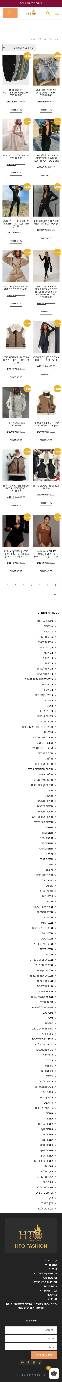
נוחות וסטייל (46, 1002)
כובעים (49, 885)
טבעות (49, 854)
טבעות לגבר (46, 859)
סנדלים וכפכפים (44, 1049)
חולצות (49, 758)
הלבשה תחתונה (44, 742)
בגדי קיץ (48, 689)
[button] (57, 13)
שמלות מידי (47, 1134)
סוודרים (49, 1023)
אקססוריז (48, 631)
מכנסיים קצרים (45, 970)
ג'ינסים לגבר (46, 711)
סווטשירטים (47, 1034)
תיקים (50, 1198)
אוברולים (48, 626)
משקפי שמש (46, 991)
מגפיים (49, 901)
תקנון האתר (50, 1290)
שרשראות (47, 1182)
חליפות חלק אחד (44, 801)
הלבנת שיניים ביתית (42, 737)
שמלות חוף (47, 1129)
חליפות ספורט (45, 811)
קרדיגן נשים (46, 1097)
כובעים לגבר (46, 891)
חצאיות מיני (47, 843)
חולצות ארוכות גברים (42, 764)
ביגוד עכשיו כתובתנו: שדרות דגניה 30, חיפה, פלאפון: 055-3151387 (31, 1306)
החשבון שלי (50, 1277)
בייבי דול (48, 700)
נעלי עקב (48, 1012)
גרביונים (48, 732)
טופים (50, 864)
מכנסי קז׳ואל (46, 949)
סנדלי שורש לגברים (42, 1039)
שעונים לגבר (46, 1171)
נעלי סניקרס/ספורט (42, 1007)
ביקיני (50, 705)
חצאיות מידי (46, 838)
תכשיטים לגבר (45, 1208)
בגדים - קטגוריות (44, 695)
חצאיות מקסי (46, 848)
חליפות (49, 795)
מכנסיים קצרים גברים (41, 975)
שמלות (49, 1113)
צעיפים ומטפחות (44, 1087)
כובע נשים (47, 880)
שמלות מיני (47, 1139)
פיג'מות (49, 1065)
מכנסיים (48, 954)
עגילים (49, 1060)
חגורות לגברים (45, 753)
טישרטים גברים (44, 875)
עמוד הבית (51, 1260)
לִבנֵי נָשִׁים (47, 896)
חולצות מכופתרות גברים (40, 769)
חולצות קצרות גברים (42, 785)
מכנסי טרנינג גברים (42, 928)
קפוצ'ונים (48, 1092)
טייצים (49, 869)
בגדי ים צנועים (45, 674)
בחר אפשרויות (46, 109)
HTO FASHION (44, 621)
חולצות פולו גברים (43, 779)
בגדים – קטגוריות (47, 1273)
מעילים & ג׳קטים (44, 981)
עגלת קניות (50, 1286)
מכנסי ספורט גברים (43, 944)
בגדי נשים (47, 684)
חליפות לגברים (45, 806)
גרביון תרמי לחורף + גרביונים (37, 727)
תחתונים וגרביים (44, 1192)
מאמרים (52, 1299)
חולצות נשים (46, 774)
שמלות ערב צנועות (43, 1161)
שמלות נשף (46, 1150)
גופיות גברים (46, 721)
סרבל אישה (47, 1055)
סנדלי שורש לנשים (43, 1044)
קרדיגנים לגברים (44, 1108)
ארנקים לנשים (45, 642)
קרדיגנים (48, 1102)
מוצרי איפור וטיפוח (43, 907)
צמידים (49, 1076)
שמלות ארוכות (45, 1124)
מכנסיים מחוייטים (44, 965)
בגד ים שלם (46, 647)
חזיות (50, 790)
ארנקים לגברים (45, 637)
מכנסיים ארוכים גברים (41, 959)
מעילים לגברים (45, 986)
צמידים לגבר (46, 1081)
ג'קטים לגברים (45, 716)
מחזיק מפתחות (45, 912)
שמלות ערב (47, 1155)
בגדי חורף (47, 658)
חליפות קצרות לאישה (41, 817)
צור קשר (52, 1295)
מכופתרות (48, 917)
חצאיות (49, 827)
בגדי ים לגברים (45, 668)
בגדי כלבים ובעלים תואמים (39, 679)
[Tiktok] (39, 1362)
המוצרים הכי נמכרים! (42, 748)
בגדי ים (49, 663)
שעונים (49, 1166)
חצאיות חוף (47, 832)
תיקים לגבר (47, 1203)
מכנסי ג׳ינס (47, 922)
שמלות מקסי (46, 1145)
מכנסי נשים (47, 938)
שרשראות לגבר (45, 1187)
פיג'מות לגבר (46, 1071)
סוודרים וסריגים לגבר (42, 1028)
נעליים (49, 1018)
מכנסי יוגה (47, 933)
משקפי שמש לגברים (42, 997)
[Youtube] (22, 1362)
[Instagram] (33, 1362)
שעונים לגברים (45, 1177)
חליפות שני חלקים (43, 822)
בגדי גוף (48, 652)
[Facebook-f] (28, 1362)
